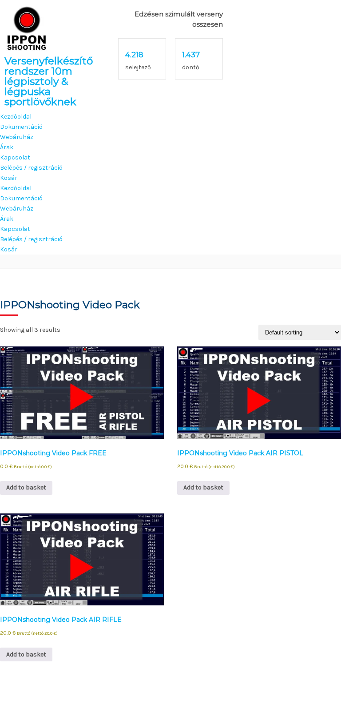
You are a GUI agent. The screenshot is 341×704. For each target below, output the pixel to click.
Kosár (8, 178)
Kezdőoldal (16, 116)
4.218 (134, 54)
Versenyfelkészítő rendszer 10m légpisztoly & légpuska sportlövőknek (48, 81)
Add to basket (26, 487)
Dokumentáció (21, 127)
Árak (6, 147)
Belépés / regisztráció (31, 167)
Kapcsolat (15, 157)
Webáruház (16, 137)
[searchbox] (170, 262)
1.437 (191, 54)
